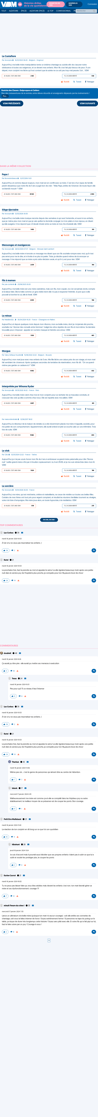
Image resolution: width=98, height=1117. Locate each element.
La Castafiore (9, 56)
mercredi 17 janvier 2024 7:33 (12, 912)
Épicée (24, 11)
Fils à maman (9, 280)
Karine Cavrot (10, 876)
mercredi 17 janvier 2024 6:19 (20, 794)
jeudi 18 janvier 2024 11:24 (19, 850)
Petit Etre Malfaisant (13, 819)
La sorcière (7, 486)
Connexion (92, 4)
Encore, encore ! (49, 520)
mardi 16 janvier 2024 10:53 (12, 539)
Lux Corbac (9, 533)
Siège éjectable (10, 210)
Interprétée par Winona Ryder (18, 386)
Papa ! (5, 174)
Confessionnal (63, 11)
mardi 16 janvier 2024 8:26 (11, 659)
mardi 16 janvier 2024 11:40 (11, 825)
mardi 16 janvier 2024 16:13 (19, 685)
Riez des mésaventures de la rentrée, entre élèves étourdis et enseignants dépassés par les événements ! (45, 93)
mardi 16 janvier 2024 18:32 (12, 882)
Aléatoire (13, 11)
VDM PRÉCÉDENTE (11, 104)
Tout (3, 11)
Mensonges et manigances (16, 245)
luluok (15, 788)
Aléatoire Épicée (37, 11)
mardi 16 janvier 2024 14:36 (20, 768)
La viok (5, 451)
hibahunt (16, 845)
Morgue (6, 351)
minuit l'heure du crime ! (14, 906)
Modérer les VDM (73, 4)
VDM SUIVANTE (87, 104)
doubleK (8, 653)
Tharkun (15, 762)
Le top (50, 11)
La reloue (7, 316)
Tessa (14, 679)
